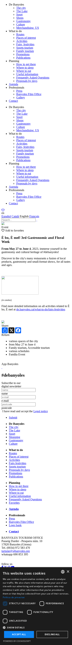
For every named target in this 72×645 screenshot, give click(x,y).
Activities (21, 41)
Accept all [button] (19, 634)
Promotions (23, 54)
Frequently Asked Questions (32, 77)
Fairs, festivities (25, 44)
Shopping (14, 437)
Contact (13, 100)
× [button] (67, 571)
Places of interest (26, 37)
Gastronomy (23, 21)
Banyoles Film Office (28, 94)
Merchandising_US (27, 27)
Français (34, 216)
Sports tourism (24, 47)
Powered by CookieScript (17, 641)
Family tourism (25, 51)
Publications (23, 57)
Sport (19, 14)
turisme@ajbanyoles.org (15, 551)
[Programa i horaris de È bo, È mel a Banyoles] (20, 293)
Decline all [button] (52, 634)
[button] (36, 627)
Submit (13, 417)
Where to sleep (25, 67)
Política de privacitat (14, 597)
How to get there (26, 64)
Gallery (20, 97)
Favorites (14, 502)
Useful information (27, 74)
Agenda (13, 84)
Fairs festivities (17, 463)
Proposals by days (26, 80)
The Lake (22, 11)
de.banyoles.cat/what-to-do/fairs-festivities (40, 309)
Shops (19, 17)
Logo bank (15, 525)
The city (21, 7)
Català (15, 216)
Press (19, 90)
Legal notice (40, 411)
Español (6, 216)
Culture (20, 24)
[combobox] (63, 572)
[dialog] (36, 606)
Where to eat (23, 70)
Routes (20, 34)
